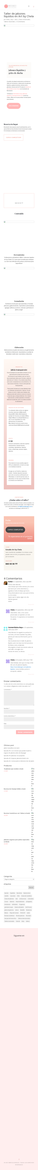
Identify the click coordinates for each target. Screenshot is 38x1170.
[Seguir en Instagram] (22, 939)
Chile (18, 896)
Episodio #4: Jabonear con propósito (14, 755)
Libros (16, 910)
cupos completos (15, 530)
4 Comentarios (20, 21)
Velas (23, 921)
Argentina (12, 893)
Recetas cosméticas (9, 915)
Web (5, 723)
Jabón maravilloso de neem (11, 748)
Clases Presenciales (24, 19)
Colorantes (30, 899)
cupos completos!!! (13, 137)
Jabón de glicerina (9, 910)
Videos (27, 921)
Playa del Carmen (14, 913)
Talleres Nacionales (9, 21)
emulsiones (7, 904)
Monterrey (28, 910)
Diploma (12, 901)
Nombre (7, 708)
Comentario (8, 689)
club (16, 899)
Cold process (22, 899)
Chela (7, 19)
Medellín (22, 910)
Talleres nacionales (9, 921)
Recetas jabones (20, 915)
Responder (31, 604)
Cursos (6, 901)
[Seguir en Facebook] (12, 939)
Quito (28, 913)
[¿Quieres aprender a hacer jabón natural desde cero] (19, 979)
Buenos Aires (27, 893)
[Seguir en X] (15, 939)
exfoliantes (14, 904)
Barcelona (19, 893)
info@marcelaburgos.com (25, 506)
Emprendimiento (20, 901)
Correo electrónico (10, 716)
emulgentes (29, 901)
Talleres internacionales (24, 918)
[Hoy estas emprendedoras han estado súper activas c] (19, 946)
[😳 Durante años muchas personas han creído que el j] (19, 1130)
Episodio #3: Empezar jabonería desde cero (16, 758)
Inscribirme (13, 106)
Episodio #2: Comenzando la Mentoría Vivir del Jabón (19, 761)
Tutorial (18, 921)
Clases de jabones (9, 899)
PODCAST (22, 913)
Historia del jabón (19, 907)
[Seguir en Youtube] (26, 939)
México (6, 913)
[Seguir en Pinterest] (19, 939)
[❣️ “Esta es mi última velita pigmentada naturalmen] (19, 1085)
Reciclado (28, 915)
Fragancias (22, 904)
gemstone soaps (9, 907)
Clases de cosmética (26, 896)
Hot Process (28, 907)
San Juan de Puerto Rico (10, 918)
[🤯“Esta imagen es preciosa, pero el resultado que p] (19, 1028)
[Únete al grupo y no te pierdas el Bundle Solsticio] (19, 957)
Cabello (6, 896)
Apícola (6, 893)
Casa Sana (12, 896)
